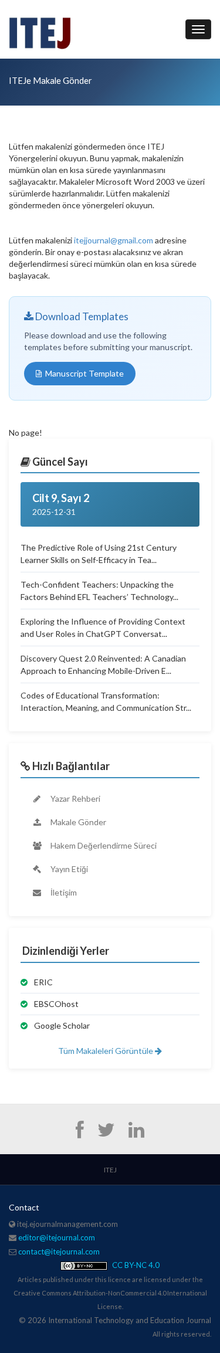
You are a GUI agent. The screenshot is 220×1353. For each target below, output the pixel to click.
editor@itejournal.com (56, 1237)
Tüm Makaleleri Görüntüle (106, 1051)
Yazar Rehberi (74, 798)
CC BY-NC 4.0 (135, 1265)
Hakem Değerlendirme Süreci (103, 845)
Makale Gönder (77, 822)
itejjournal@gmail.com (113, 240)
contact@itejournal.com (59, 1251)
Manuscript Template (84, 373)
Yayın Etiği (68, 869)
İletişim (63, 892)
